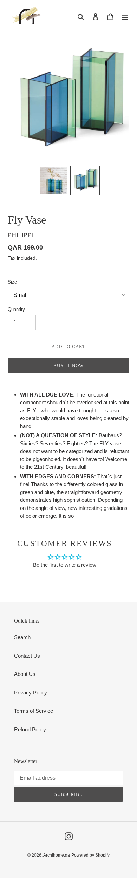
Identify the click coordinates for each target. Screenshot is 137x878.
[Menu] (125, 16)
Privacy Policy (30, 693)
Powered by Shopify (90, 855)
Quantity (16, 309)
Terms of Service (33, 711)
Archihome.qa (56, 855)
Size (12, 282)
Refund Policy (30, 729)
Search (22, 637)
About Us (24, 674)
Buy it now (68, 365)
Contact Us (27, 656)
